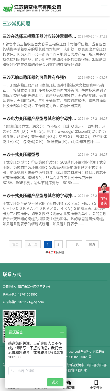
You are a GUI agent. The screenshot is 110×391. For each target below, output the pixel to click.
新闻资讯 (69, 387)
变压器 (101, 365)
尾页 (92, 244)
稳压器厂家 (79, 370)
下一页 (74, 244)
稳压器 (91, 365)
